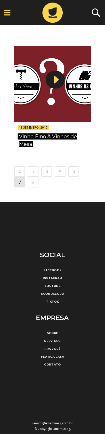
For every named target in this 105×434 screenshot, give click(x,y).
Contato (52, 364)
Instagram (52, 278)
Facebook (52, 270)
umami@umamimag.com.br (52, 423)
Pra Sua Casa (52, 356)
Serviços (52, 341)
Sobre (52, 333)
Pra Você (52, 349)
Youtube (52, 286)
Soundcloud (52, 294)
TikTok (52, 301)
